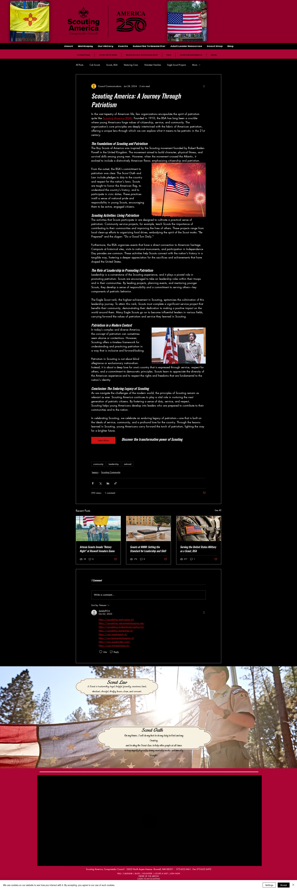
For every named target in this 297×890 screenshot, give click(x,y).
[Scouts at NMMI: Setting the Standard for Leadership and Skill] (148, 528)
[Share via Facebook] (92, 483)
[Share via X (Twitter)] (100, 483)
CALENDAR (128, 873)
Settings (269, 885)
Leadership (114, 464)
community (98, 464)
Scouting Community (110, 472)
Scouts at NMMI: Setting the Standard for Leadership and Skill (148, 549)
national (127, 464)
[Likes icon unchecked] (101, 652)
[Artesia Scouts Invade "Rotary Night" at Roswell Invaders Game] (98, 528)
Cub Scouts (95, 64)
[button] (186, 46)
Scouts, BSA (112, 64)
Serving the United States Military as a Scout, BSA (198, 549)
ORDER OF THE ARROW (148, 876)
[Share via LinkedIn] (107, 483)
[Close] (293, 885)
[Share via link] (115, 483)
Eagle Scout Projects (176, 64)
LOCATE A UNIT (161, 873)
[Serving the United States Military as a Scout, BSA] (198, 528)
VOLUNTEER (147, 873)
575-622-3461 (183, 869)
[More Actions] (204, 612)
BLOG (137, 873)
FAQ (119, 873)
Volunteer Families (152, 64)
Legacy (95, 472)
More (194, 64)
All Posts (79, 64)
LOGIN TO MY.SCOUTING (148, 878)
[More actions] (204, 86)
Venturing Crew (131, 64)
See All (218, 510)
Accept (283, 885)
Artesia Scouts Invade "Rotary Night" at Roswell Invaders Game (97, 549)
